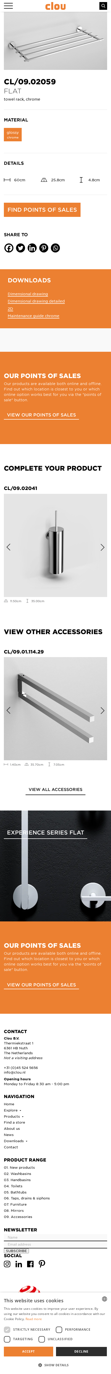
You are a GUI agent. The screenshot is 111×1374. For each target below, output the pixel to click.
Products (12, 1116)
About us (12, 1128)
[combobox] (104, 1299)
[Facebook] (8, 247)
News (9, 1134)
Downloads (14, 1141)
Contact (11, 1147)
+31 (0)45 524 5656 (21, 1067)
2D (10, 308)
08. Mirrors (14, 1210)
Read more (34, 1319)
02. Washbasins (17, 1173)
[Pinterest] (43, 247)
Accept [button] (28, 1351)
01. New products (19, 1167)
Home (9, 1104)
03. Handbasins (17, 1179)
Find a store (14, 1122)
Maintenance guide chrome (33, 315)
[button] (55, 1365)
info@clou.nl (15, 1072)
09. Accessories (18, 1216)
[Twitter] (20, 247)
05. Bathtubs (15, 1192)
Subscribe (16, 1250)
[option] (55, 41)
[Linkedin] (32, 247)
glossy (13, 134)
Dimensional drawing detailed (36, 301)
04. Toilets (13, 1186)
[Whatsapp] (55, 247)
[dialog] (55, 1333)
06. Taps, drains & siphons (27, 1198)
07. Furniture (15, 1204)
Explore (11, 1110)
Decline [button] (81, 1351)
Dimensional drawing (28, 293)
